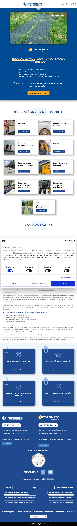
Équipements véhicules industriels (16, 493)
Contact (7, 443)
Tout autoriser (63, 284)
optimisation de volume (46, 290)
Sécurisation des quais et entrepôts (61, 493)
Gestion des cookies (24, 512)
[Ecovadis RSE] (38, 460)
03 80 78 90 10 (48, 425)
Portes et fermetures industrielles (61, 502)
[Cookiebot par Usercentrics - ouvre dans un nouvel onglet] (66, 240)
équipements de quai (9, 292)
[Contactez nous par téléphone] (67, 4)
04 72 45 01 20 (11, 425)
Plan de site (71, 512)
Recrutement (60, 512)
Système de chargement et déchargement (19, 502)
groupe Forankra (9, 327)
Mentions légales (8, 512)
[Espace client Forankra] (71, 4)
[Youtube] (50, 472)
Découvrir (24, 131)
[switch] (29, 270)
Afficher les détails (65, 278)
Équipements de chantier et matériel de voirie (20, 497)
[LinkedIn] (43, 472)
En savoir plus (38, 93)
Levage (33, 488)
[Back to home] (32, 4)
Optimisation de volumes (64, 488)
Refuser (14, 284)
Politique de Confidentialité (43, 512)
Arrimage (8, 488)
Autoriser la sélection (38, 284)
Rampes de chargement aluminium (61, 497)
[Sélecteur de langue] (74, 4)
